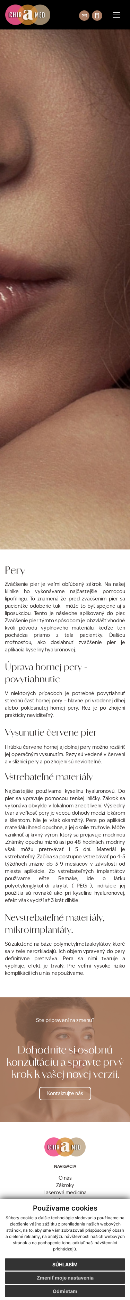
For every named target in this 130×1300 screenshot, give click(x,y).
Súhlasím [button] (65, 1264)
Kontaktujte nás (65, 1093)
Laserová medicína (65, 1192)
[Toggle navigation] (116, 15)
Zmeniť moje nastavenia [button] (65, 1278)
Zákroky (65, 1185)
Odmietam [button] (65, 1291)
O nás (65, 1178)
